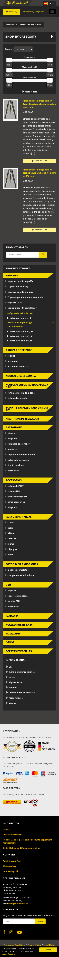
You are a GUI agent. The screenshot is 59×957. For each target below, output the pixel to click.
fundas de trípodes (17, 497)
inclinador (13, 361)
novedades (13, 633)
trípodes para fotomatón (20, 292)
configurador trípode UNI (19, 313)
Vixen (11, 555)
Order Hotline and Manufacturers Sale (22, 848)
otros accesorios (16, 502)
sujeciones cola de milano (21, 455)
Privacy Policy (28, 11)
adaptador (13, 439)
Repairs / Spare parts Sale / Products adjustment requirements (27, 841)
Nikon (11, 533)
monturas (13, 449)
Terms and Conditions (14, 945)
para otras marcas (19, 517)
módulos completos (18, 570)
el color (12, 688)
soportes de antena (18, 596)
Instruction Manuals (13, 835)
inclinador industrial (18, 367)
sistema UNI (14, 491)
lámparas (12, 616)
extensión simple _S (20, 318)
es (49, 3)
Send (40, 921)
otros (10, 642)
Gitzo (10, 528)
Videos (12, 703)
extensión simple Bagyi (20, 323)
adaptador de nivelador (22, 418)
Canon (11, 523)
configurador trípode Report (22, 308)
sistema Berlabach (17, 398)
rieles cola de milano (18, 460)
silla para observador (19, 444)
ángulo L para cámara (21, 376)
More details (40, 161)
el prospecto (15, 682)
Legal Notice (41, 11)
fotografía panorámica (22, 564)
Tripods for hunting (18, 287)
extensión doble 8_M (21, 341)
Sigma (11, 544)
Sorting (8, 49)
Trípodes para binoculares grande (25, 297)
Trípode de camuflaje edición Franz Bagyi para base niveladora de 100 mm (39, 173)
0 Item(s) (12, 11)
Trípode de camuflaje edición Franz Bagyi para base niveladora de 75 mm (39, 104)
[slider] (9, 60)
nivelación (17, 327)
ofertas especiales (19, 651)
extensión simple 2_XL (22, 336)
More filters (30, 92)
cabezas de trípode (19, 350)
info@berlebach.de (18, 903)
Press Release (15, 698)
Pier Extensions (16, 465)
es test (12, 677)
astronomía (14, 427)
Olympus (12, 549)
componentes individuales (21, 575)
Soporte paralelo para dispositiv (27, 408)
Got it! (48, 949)
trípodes (12, 275)
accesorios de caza (19, 625)
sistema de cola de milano (21, 393)
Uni (10, 667)
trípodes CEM (15, 303)
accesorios (13, 471)
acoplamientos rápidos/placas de (27, 386)
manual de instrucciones (21, 672)
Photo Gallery (9, 866)
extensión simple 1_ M (21, 332)
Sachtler (12, 539)
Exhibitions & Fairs (12, 861)
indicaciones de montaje (21, 693)
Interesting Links (11, 871)
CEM (8, 584)
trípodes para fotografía (20, 281)
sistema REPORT (16, 486)
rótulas (11, 356)
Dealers (6, 829)
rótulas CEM (14, 601)
